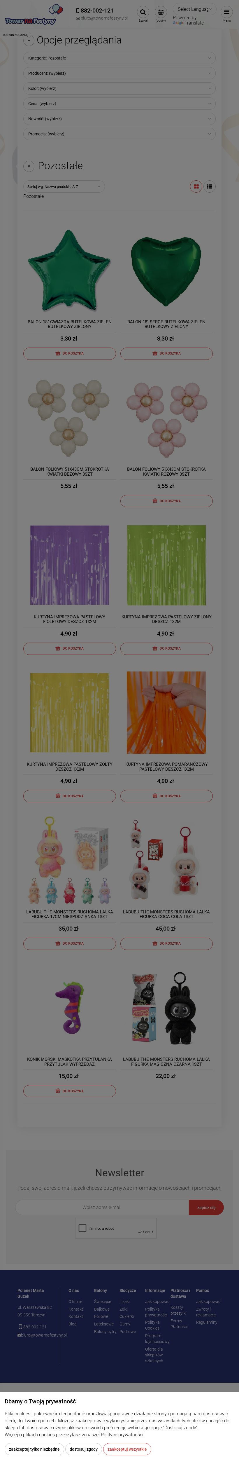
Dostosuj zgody (84, 1449)
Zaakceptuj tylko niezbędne (34, 1449)
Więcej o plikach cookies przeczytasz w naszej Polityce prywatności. (75, 1435)
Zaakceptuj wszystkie (127, 1449)
